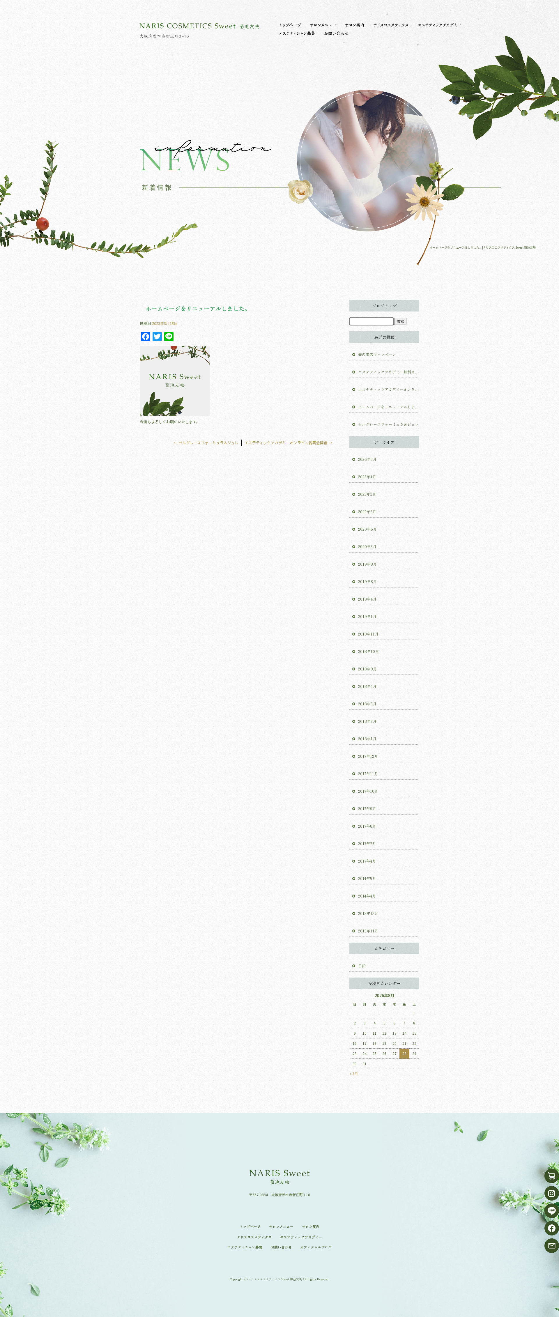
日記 (362, 966)
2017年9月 (367, 808)
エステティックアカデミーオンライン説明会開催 (288, 442)
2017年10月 (368, 791)
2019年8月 (367, 564)
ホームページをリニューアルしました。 (388, 407)
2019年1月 (367, 616)
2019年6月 (367, 581)
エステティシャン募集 (297, 33)
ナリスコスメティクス (391, 24)
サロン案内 (355, 24)
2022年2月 (367, 511)
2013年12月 (368, 913)
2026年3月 (367, 459)
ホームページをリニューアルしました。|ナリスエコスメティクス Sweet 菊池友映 (483, 247)
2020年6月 (367, 529)
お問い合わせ (336, 33)
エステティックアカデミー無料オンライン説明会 (388, 372)
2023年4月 (367, 476)
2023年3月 (367, 494)
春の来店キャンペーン (377, 354)
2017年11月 (368, 773)
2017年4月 (367, 861)
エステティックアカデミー (439, 24)
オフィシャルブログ (316, 1247)
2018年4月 (367, 686)
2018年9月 (367, 669)
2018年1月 (367, 738)
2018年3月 (367, 704)
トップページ (290, 24)
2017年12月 (368, 756)
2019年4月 (367, 599)
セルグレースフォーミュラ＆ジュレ (206, 442)
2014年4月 (367, 896)
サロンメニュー (323, 24)
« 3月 (354, 1073)
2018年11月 (368, 634)
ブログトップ (384, 306)
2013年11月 (368, 931)
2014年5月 (367, 878)
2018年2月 (367, 721)
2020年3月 (367, 546)
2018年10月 (368, 651)
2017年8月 (367, 826)
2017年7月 (367, 843)
